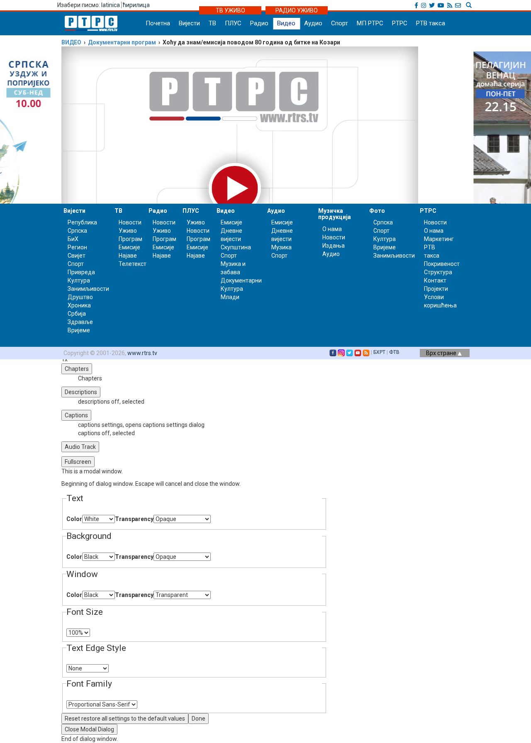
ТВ (212, 23)
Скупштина (236, 247)
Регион (77, 247)
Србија (77, 313)
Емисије (129, 247)
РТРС (399, 23)
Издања (333, 245)
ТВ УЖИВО (230, 10)
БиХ (73, 239)
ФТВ (394, 352)
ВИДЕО (71, 42)
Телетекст (132, 264)
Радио (259, 23)
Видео (286, 23)
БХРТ (379, 352)
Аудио (313, 23)
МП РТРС (370, 23)
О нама (332, 229)
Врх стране (442, 353)
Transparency (134, 519)
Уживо (128, 230)
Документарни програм (122, 42)
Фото (377, 210)
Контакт (435, 280)
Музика (281, 247)
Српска (383, 222)
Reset (125, 718)
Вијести (189, 23)
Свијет (76, 255)
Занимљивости (88, 288)
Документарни (241, 280)
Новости (130, 222)
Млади (230, 297)
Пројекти (436, 288)
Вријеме (79, 330)
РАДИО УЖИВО (296, 10)
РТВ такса (430, 23)
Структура (438, 272)
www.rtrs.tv (142, 353)
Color (74, 519)
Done (198, 718)
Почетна (158, 23)
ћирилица (136, 5)
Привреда (81, 272)
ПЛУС (233, 23)
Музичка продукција (334, 213)
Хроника (79, 305)
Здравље (80, 322)
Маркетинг (439, 239)
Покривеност (442, 264)
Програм (130, 239)
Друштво (80, 297)
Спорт (339, 23)
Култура (79, 280)
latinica (110, 5)
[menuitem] (202, 425)
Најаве (128, 255)
